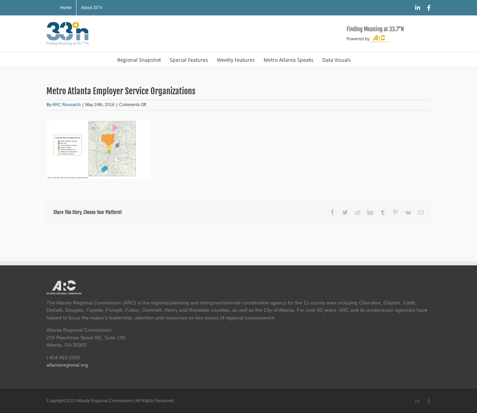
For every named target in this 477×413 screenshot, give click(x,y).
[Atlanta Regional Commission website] (63, 284)
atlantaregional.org (67, 365)
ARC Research (66, 104)
